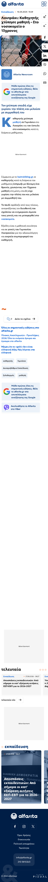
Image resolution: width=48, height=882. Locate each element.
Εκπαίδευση (7, 12)
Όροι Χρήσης (24, 835)
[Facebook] (45, 37)
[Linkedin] (45, 55)
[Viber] (45, 65)
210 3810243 (24, 861)
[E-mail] (45, 83)
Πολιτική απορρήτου (24, 843)
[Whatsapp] (45, 74)
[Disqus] (24, 455)
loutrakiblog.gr (25, 176)
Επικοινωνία (24, 839)
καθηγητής (8, 361)
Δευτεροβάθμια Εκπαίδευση (15, 368)
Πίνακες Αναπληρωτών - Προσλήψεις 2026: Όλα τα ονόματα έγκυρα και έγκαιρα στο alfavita (20, 338)
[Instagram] (24, 826)
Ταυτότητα (24, 848)
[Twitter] (45, 46)
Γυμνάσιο (22, 361)
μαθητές (22, 375)
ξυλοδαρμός (8, 375)
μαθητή (17, 122)
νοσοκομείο (7, 219)
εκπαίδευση (16, 746)
